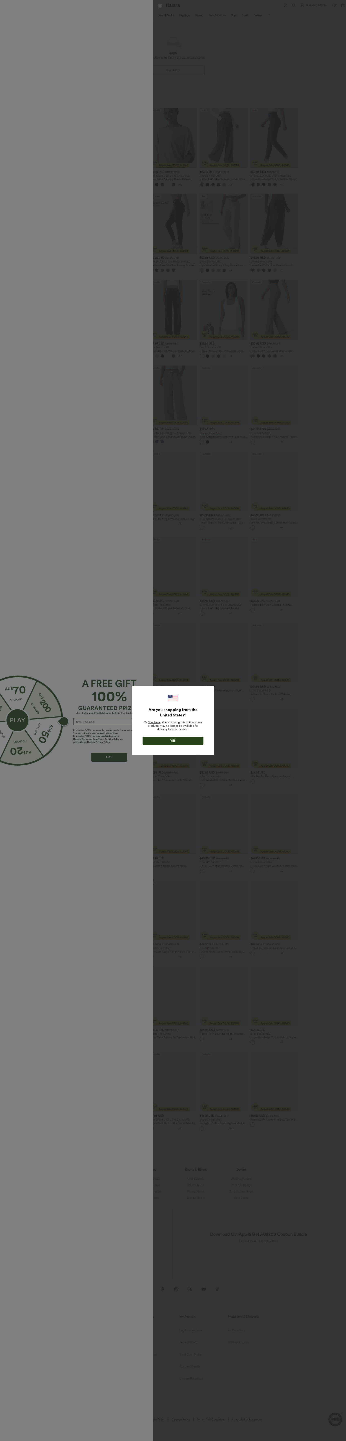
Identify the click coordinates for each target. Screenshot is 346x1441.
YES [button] (173, 740)
